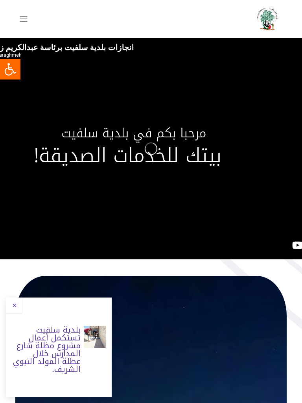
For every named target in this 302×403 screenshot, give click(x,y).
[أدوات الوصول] (10, 69)
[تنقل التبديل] (23, 19)
